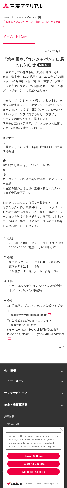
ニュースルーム (14, 380)
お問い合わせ (11, 424)
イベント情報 (34, 17)
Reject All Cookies (34, 463)
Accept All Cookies (33, 471)
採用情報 (9, 416)
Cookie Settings (33, 456)
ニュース (18, 17)
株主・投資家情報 (16, 404)
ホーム (6, 17)
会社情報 (10, 370)
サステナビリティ (16, 392)
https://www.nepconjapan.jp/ (29, 314)
